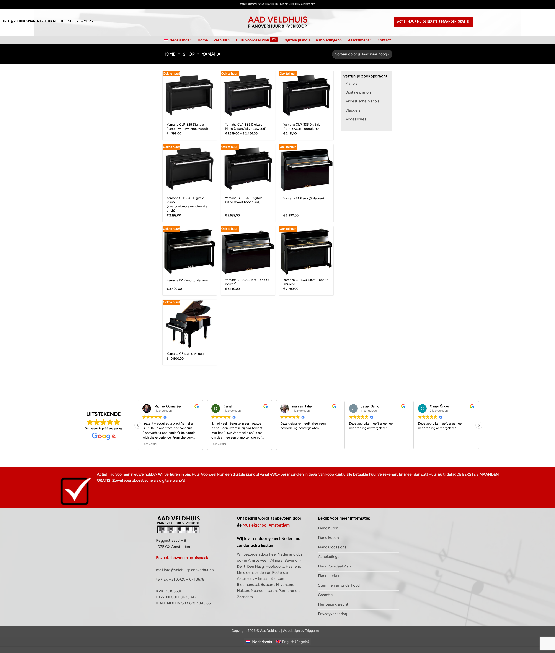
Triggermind (314, 631)
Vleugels (352, 110)
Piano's (351, 83)
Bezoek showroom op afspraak (182, 557)
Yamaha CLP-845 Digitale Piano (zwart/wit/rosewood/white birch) (187, 204)
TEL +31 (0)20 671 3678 (77, 21)
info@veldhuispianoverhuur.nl (30, 21)
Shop (189, 54)
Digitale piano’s (297, 39)
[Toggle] (387, 92)
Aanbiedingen (328, 39)
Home (203, 39)
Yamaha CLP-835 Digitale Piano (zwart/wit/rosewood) (245, 127)
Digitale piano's (358, 92)
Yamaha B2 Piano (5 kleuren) (187, 280)
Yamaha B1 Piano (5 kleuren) (303, 198)
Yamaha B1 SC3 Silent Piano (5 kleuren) (247, 282)
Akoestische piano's (362, 101)
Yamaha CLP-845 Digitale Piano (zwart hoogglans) (243, 200)
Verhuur (220, 39)
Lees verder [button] (149, 444)
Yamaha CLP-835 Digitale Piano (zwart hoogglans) (301, 127)
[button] (479, 425)
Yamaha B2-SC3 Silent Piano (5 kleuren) (305, 282)
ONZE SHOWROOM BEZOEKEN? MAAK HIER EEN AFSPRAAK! (277, 4)
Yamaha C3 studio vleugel (185, 354)
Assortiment (358, 39)
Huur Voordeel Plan (252, 39)
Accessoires (355, 119)
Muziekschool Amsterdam (266, 525)
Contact (384, 39)
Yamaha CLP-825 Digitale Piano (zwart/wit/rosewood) (187, 127)
